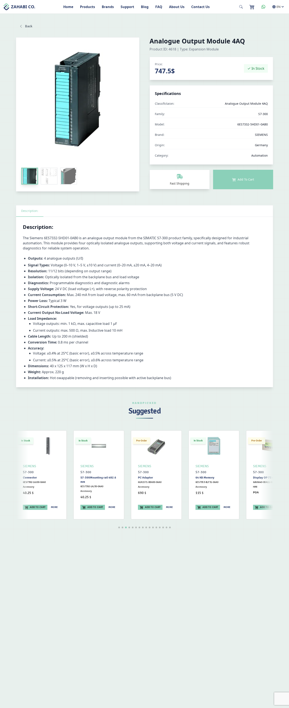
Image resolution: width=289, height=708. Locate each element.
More (54, 507)
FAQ (158, 6)
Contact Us (200, 6)
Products (87, 6)
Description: (29, 211)
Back (28, 26)
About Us (176, 6)
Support (127, 6)
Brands (108, 6)
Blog (145, 6)
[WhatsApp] (263, 7)
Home (68, 6)
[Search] (241, 6)
